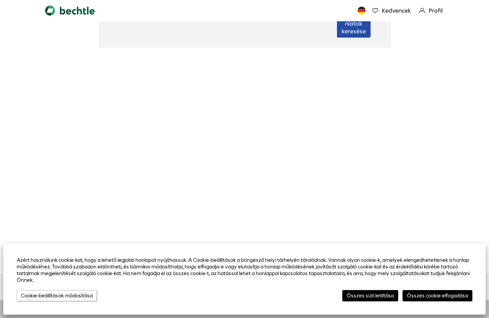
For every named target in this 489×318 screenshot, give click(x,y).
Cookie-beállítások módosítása (57, 295)
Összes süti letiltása (370, 295)
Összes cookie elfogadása (437, 295)
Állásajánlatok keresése (354, 23)
